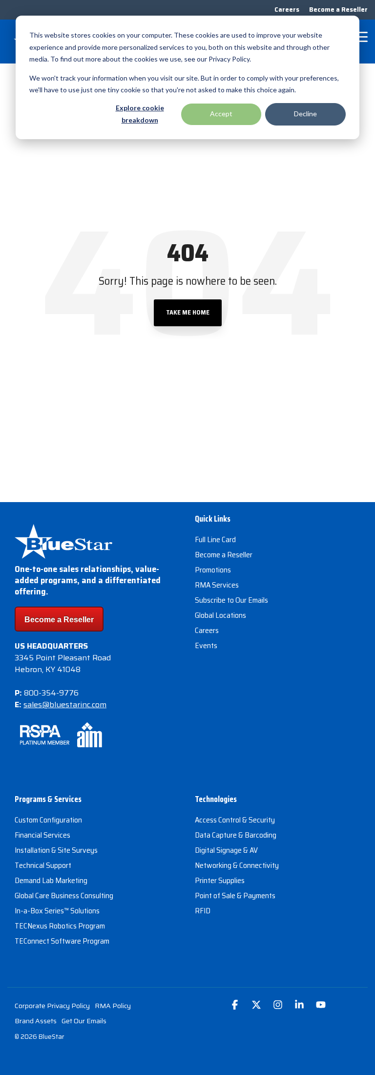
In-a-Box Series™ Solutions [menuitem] (57, 911)
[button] (361, 36)
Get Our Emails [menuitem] (84, 1020)
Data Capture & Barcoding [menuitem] (235, 835)
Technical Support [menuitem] (43, 865)
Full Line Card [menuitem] (215, 540)
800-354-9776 (51, 693)
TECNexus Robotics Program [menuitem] (60, 926)
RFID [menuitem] (202, 911)
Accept (221, 113)
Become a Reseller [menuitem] (338, 9)
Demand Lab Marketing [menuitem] (51, 880)
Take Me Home (187, 312)
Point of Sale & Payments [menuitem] (235, 896)
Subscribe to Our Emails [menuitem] (231, 600)
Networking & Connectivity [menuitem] (237, 865)
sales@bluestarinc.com (64, 704)
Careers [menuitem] (286, 9)
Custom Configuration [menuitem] (48, 820)
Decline (305, 113)
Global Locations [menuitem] (220, 615)
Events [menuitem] (206, 646)
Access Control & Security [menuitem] (235, 820)
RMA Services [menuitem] (217, 585)
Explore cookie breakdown (140, 114)
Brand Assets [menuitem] (36, 1020)
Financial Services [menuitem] (42, 835)
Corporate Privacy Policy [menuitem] (52, 1005)
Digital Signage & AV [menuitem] (226, 850)
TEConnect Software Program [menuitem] (62, 941)
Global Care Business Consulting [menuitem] (64, 896)
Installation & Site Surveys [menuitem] (56, 850)
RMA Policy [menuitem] (113, 1005)
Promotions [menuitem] (213, 570)
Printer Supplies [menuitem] (220, 880)
